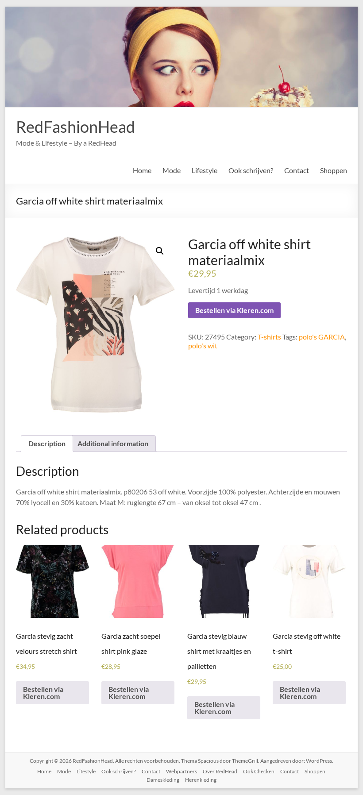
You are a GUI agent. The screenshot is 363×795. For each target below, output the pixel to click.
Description (47, 443)
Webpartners (181, 771)
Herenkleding (200, 779)
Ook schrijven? (250, 170)
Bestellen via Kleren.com (234, 310)
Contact (296, 170)
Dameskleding (163, 779)
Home (142, 170)
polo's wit (202, 345)
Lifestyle (204, 170)
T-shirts (269, 336)
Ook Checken (258, 771)
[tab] (47, 443)
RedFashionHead (75, 126)
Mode (171, 170)
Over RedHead (220, 771)
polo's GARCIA (322, 336)
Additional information (112, 443)
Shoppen (333, 170)
